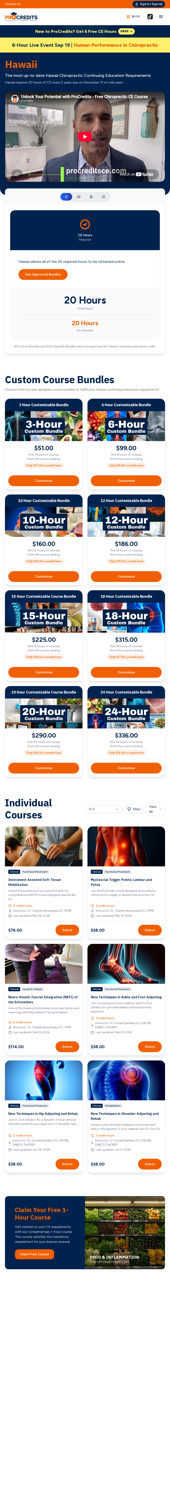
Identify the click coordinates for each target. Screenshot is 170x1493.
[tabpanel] (85, 279)
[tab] (66, 196)
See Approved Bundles (43, 274)
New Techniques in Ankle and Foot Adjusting (126, 997)
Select (67, 930)
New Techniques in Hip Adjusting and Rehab (43, 1114)
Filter (136, 809)
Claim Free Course (34, 1254)
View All (153, 809)
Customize (43, 481)
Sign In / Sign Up (151, 4)
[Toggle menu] (161, 16)
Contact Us (13, 4)
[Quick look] (76, 832)
